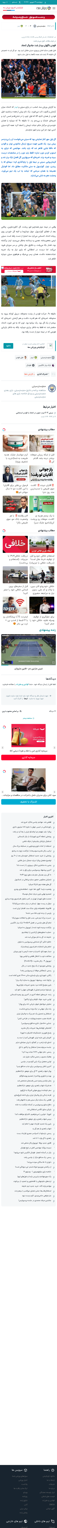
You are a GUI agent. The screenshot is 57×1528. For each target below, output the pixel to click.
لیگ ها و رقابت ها (20, 1488)
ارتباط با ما (51, 1480)
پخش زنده (23, 1512)
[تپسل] (2, 267)
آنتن (25, 1504)
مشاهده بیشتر (27, 718)
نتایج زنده (23, 1500)
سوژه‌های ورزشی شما (19, 1476)
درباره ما (52, 1488)
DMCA (52, 1504)
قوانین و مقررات (22, 684)
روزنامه (24, 1496)
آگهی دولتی (50, 1508)
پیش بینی (23, 1508)
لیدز (16, 107)
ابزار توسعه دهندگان (47, 1492)
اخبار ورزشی (23, 1480)
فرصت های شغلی (48, 1496)
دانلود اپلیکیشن (49, 1476)
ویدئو (25, 1492)
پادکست (24, 1484)
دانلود (8, 345)
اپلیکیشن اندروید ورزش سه (13, 7)
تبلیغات (52, 1484)
